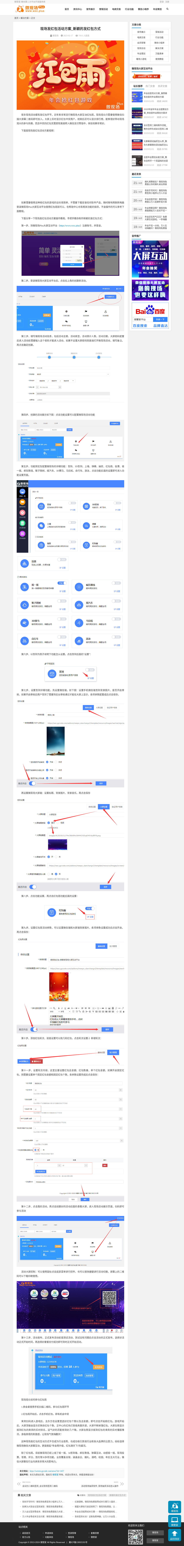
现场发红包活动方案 (97, 1495)
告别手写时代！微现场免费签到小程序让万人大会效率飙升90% (50, 1502)
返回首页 (26, 1533)
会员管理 (141, 43)
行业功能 (129, 9)
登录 (162, 2)
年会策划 (157, 9)
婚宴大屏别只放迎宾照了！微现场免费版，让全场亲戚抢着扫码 (103, 1507)
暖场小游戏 (141, 59)
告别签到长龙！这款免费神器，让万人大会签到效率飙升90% (102, 1516)
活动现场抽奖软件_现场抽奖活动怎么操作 (99, 1484)
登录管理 (72, 1533)
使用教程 (159, 59)
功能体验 (49, 1537)
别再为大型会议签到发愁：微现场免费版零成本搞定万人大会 (49, 1507)
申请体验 (49, 1533)
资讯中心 (77, 9)
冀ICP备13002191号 (78, 1542)
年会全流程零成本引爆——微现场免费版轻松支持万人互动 (101, 1512)
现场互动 (141, 48)
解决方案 (25, 18)
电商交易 (116, 9)
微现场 (55, 36)
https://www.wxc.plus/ (70, 225)
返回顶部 (174, 1539)
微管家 (55, 1475)
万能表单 (159, 53)
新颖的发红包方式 (118, 1495)
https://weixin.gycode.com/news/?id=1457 (47, 1471)
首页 (67, 9)
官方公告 (26, 1537)
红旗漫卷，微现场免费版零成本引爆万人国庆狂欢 (97, 1502)
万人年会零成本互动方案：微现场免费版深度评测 (44, 1516)
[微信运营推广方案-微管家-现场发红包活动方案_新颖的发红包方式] (30, 11)
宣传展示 (90, 9)
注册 (167, 2)
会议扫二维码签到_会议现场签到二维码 (40, 1484)
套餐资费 (95, 1533)
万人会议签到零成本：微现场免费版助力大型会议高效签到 (48, 1512)
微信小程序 (143, 9)
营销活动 (103, 9)
